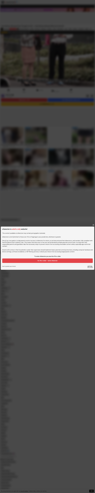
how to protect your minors (9, 266)
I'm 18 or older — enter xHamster (47, 260)
